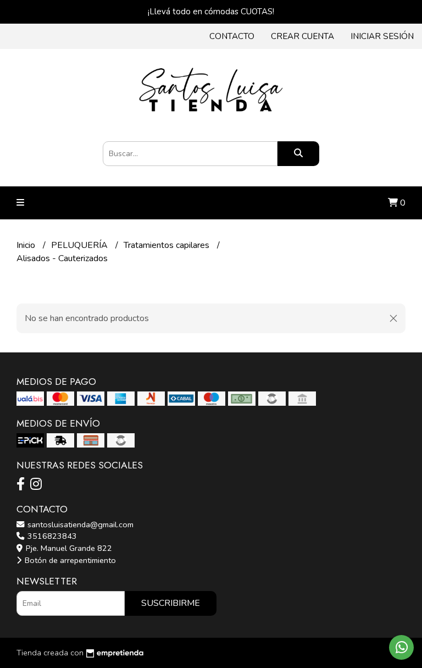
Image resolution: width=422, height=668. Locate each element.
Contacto (231, 36)
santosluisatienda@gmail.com (79, 524)
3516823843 (51, 536)
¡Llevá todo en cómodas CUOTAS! (211, 11)
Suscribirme (170, 603)
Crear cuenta (302, 36)
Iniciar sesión (382, 36)
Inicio (26, 245)
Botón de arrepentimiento (69, 560)
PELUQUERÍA (80, 245)
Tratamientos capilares (168, 245)
